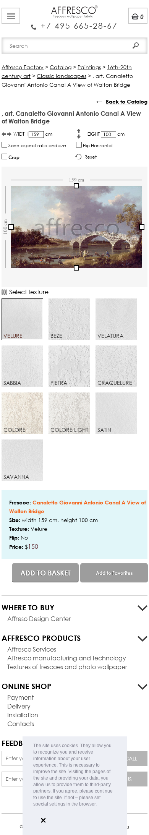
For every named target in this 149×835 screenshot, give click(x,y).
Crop (13, 157)
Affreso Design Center (39, 618)
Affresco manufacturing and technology (66, 658)
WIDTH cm (32, 134)
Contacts (20, 724)
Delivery (19, 706)
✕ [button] (43, 820)
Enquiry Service (74, 23)
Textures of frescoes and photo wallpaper (67, 667)
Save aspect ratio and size (36, 145)
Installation (22, 715)
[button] (99, 805)
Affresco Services (31, 649)
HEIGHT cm (104, 134)
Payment (20, 697)
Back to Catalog (126, 101)
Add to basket (45, 573)
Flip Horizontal (97, 145)
